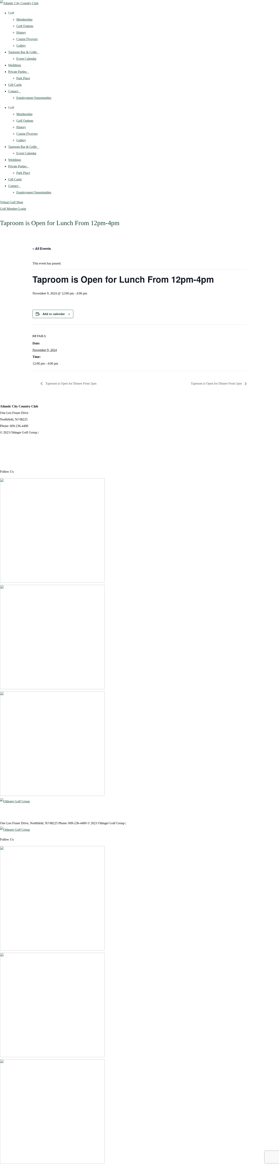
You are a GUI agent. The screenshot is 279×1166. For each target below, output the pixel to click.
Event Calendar (26, 58)
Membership (24, 19)
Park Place (23, 78)
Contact (13, 91)
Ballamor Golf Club (13, 462)
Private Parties (17, 71)
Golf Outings (24, 26)
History (21, 32)
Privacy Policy (48, 432)
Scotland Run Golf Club (15, 452)
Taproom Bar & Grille (22, 52)
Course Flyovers (27, 39)
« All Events (41, 248)
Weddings (14, 65)
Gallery (21, 45)
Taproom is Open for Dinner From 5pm (70, 383)
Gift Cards (15, 84)
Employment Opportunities (33, 98)
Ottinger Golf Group (13, 442)
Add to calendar (53, 314)
